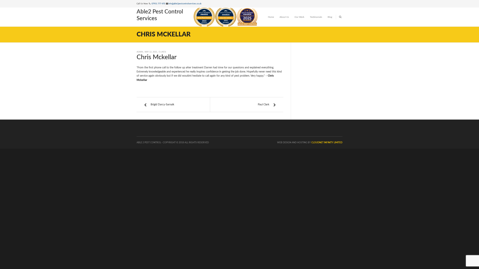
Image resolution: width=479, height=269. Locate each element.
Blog (330, 17)
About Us (284, 17)
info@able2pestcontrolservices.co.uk (185, 4)
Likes (162, 52)
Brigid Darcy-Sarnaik (162, 104)
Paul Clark (263, 104)
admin (140, 52)
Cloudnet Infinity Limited (326, 142)
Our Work (299, 17)
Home (271, 17)
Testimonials (316, 17)
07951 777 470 (158, 4)
